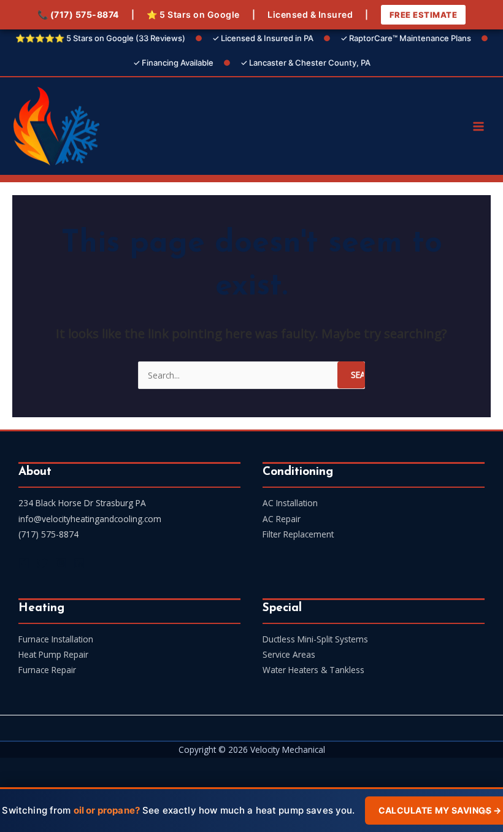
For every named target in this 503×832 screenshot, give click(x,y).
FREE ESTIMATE (424, 15)
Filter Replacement (298, 534)
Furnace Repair (47, 670)
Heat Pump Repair (53, 654)
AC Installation (290, 503)
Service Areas (289, 654)
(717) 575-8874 (84, 14)
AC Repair (282, 519)
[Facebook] (23, 563)
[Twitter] (42, 563)
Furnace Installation (55, 639)
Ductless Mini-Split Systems (315, 639)
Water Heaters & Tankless (313, 670)
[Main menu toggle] (478, 126)
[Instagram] (60, 563)
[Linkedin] (79, 563)
